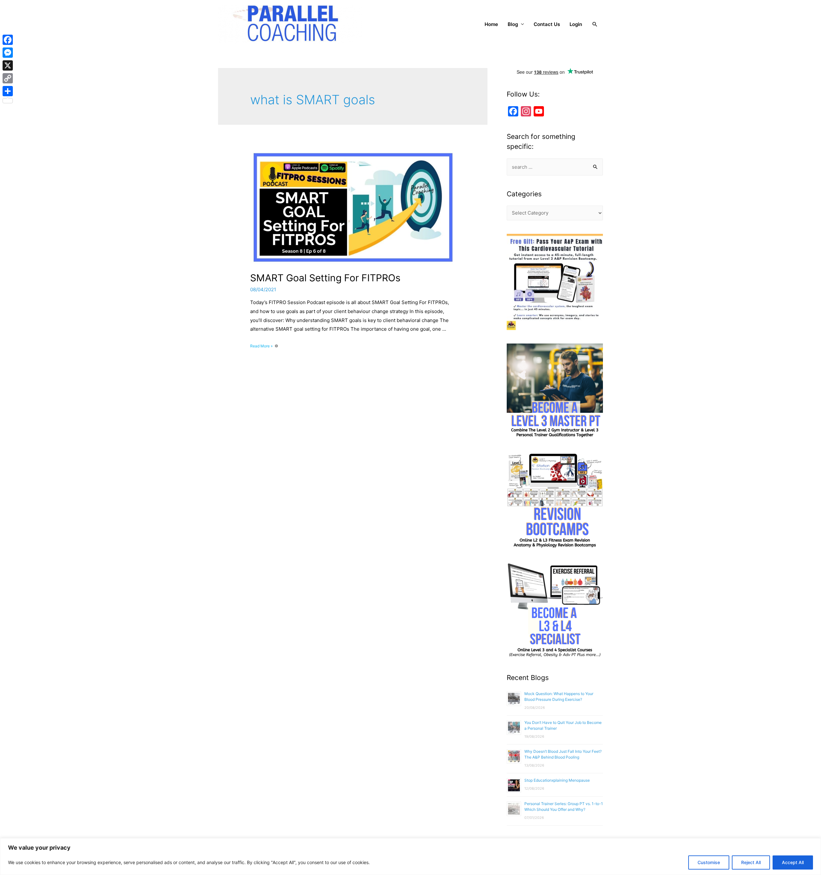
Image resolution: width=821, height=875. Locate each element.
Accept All (793, 862)
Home (491, 24)
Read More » (261, 346)
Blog (513, 24)
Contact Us (547, 24)
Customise (709, 862)
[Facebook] (7, 39)
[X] (7, 65)
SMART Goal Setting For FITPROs (325, 278)
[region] (410, 856)
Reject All (751, 862)
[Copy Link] (7, 78)
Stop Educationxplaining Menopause (557, 780)
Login (576, 24)
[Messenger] (7, 52)
